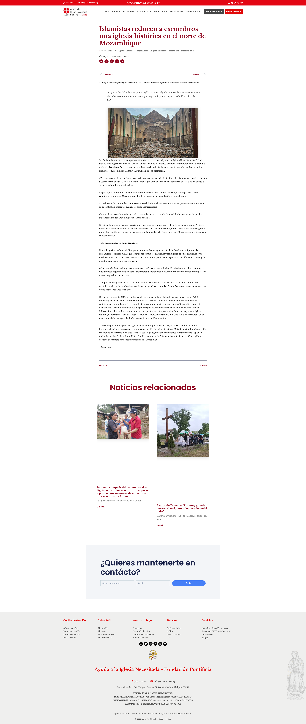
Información (192, 11)
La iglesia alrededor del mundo (164, 50)
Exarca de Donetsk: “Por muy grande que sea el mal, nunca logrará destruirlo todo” (182, 508)
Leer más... (101, 507)
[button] (101, 61)
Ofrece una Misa (212, 12)
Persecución (143, 11)
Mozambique (187, 50)
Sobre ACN (159, 11)
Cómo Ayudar (111, 11)
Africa (145, 50)
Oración (127, 11)
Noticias (129, 50)
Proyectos (175, 11)
